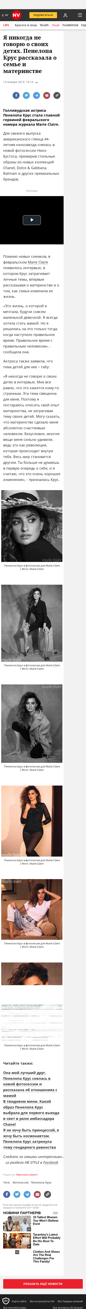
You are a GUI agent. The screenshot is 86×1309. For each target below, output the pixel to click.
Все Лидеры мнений (70, 1301)
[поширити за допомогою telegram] (36, 95)
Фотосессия (21, 1182)
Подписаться (43, 15)
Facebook (50, 1162)
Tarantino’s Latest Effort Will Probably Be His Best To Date (46, 1239)
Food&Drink (70, 25)
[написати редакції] (46, 95)
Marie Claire (38, 262)
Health (44, 25)
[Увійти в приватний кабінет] (65, 15)
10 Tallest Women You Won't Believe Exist (45, 1220)
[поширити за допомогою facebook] (16, 95)
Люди (56, 25)
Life (6, 25)
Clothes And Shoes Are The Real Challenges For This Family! (46, 1256)
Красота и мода (26, 25)
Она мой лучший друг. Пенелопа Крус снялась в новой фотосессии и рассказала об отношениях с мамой (30, 1084)
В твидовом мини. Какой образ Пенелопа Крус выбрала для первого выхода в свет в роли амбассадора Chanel (31, 1113)
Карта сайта (19, 1301)
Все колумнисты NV (42, 1301)
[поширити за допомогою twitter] (26, 95)
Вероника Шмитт (27, 1174)
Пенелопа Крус (41, 1182)
